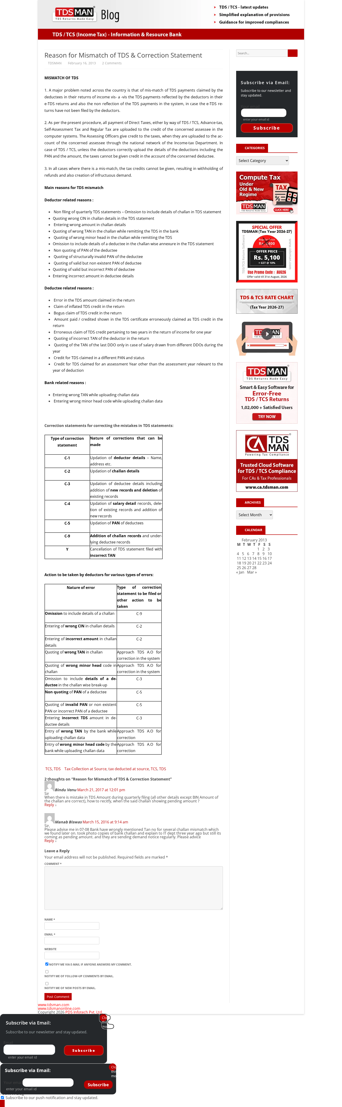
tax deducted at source (128, 768)
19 (244, 563)
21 (254, 563)
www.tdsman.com (53, 1004)
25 (239, 567)
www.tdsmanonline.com (59, 1008)
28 (254, 567)
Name (49, 919)
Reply (49, 804)
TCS (48, 768)
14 (254, 558)
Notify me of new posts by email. (70, 988)
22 (259, 563)
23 (264, 563)
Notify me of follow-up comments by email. (79, 976)
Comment (53, 864)
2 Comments (112, 63)
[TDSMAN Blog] (2, 1103)
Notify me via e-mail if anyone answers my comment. (90, 964)
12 (244, 558)
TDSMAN (55, 63)
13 (249, 558)
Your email (250, 106)
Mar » (252, 572)
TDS (57, 768)
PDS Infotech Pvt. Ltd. (84, 1012)
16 (264, 558)
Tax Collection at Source (85, 768)
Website (50, 949)
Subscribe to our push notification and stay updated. (52, 1097)
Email (49, 934)
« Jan (240, 572)
